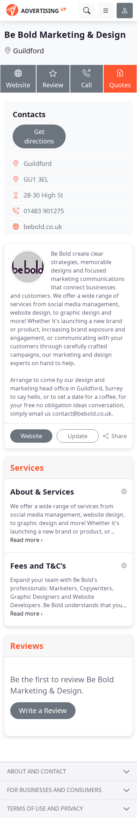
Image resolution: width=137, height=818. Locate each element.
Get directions (39, 136)
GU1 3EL (36, 179)
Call (86, 85)
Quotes (120, 85)
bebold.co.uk (43, 226)
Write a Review (43, 710)
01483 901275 (44, 211)
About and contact (36, 771)
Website (18, 85)
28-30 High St (43, 195)
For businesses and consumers (54, 790)
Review (53, 85)
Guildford (28, 50)
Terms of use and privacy (45, 808)
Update (77, 436)
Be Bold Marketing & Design (65, 34)
